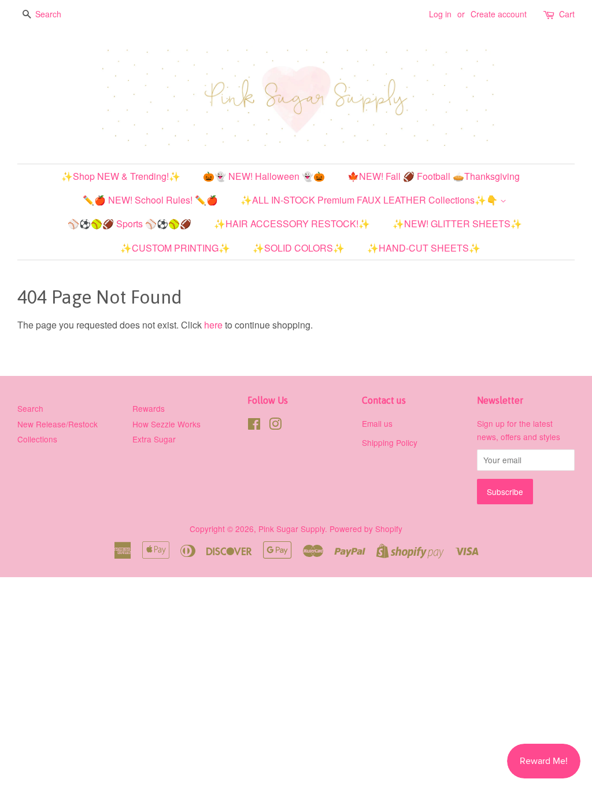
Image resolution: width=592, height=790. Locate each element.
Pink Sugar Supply (291, 528)
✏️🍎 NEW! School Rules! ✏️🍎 (150, 199)
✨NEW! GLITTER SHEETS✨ (457, 223)
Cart (567, 14)
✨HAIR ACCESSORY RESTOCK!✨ (292, 223)
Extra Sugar (154, 439)
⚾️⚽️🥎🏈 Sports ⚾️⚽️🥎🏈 (129, 223)
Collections (37, 439)
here (213, 324)
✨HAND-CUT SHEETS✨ (423, 247)
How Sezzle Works (166, 424)
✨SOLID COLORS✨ (299, 247)
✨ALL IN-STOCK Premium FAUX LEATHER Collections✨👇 (370, 199)
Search (30, 408)
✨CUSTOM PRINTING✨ (175, 247)
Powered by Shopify (366, 528)
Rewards (148, 408)
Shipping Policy (389, 442)
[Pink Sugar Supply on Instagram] (275, 425)
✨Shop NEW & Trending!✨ (120, 176)
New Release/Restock (57, 424)
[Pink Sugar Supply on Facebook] (254, 425)
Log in (440, 14)
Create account (499, 14)
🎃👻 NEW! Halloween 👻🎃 (264, 176)
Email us (377, 423)
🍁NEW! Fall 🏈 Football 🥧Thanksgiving (433, 176)
